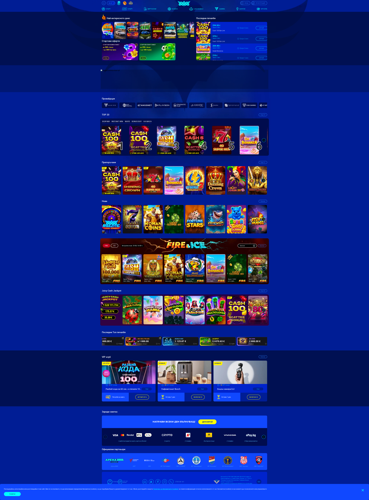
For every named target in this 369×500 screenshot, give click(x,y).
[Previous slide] (105, 140)
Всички (263, 201)
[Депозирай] (207, 421)
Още (263, 115)
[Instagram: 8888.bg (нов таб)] (164, 481)
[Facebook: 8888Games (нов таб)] (157, 481)
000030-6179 (240, 483)
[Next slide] (264, 140)
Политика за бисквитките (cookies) (165, 489)
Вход (105, 58)
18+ (259, 482)
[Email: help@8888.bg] (145, 481)
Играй (261, 27)
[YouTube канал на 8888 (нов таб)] (151, 481)
